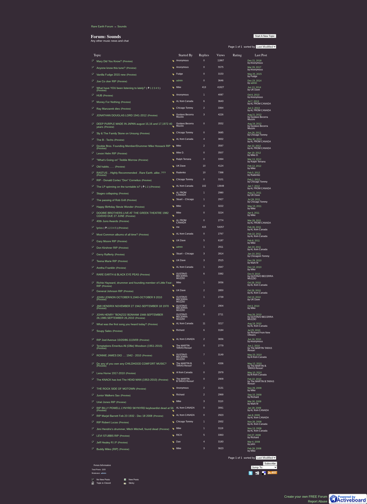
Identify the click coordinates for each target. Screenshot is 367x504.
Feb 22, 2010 (254, 379)
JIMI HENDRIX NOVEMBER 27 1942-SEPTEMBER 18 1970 (133, 306)
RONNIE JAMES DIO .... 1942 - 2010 (119, 355)
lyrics (100, 227)
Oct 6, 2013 (253, 95)
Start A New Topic (265, 36)
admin (179, 80)
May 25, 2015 (255, 74)
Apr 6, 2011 (253, 213)
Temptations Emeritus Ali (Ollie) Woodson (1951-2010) (129, 345)
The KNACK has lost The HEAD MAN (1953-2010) (127, 379)
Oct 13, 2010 (254, 297)
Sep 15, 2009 (254, 394)
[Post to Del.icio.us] (264, 472)
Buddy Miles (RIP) (107, 449)
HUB (99, 95)
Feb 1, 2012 (254, 179)
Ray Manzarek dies (108, 108)
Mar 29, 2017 (254, 67)
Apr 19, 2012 (254, 152)
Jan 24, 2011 (254, 247)
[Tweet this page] (251, 472)
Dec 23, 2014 (254, 80)
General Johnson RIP (110, 291)
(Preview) (128, 61)
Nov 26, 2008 (254, 421)
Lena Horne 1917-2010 (111, 373)
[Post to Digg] (257, 472)
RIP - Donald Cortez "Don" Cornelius (119, 180)
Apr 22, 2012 (254, 146)
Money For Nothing (108, 102)
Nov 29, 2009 (254, 388)
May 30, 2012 (255, 139)
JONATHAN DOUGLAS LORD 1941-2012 (122, 115)
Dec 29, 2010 (254, 260)
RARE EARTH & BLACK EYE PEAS (118, 274)
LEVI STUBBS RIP (108, 435)
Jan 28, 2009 (254, 408)
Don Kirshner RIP (107, 247)
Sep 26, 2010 (254, 314)
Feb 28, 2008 (254, 448)
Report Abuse (317, 501)
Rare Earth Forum (102, 26)
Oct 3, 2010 (253, 306)
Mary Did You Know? (109, 61)
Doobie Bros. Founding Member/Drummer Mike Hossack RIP (133, 146)
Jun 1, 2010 (254, 345)
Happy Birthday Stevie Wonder (115, 206)
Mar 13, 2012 (254, 159)
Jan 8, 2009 (254, 415)
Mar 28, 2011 (254, 220)
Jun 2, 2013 (254, 108)
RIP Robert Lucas (107, 422)
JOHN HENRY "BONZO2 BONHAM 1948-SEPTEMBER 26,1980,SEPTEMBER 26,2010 (130, 316)
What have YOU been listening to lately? (121, 88)
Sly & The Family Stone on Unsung (118, 133)
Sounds (122, 26)
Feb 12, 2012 (254, 166)
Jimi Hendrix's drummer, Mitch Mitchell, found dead (127, 429)
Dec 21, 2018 (254, 60)
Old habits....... (105, 166)
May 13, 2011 (254, 206)
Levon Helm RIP (106, 153)
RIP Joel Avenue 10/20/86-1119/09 (117, 340)
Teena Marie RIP (107, 261)
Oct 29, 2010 (254, 282)
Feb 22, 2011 (254, 234)
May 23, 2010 (255, 354)
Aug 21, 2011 (254, 192)
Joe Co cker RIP (106, 81)
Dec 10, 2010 (254, 267)
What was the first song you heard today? (122, 324)
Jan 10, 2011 (254, 253)
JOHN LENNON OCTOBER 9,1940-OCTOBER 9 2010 (129, 297)
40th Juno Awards (107, 221)
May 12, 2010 (255, 363)
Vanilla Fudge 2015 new (111, 74)
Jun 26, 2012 (254, 132)
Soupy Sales (104, 331)
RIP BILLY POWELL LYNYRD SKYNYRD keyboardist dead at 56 (135, 408)
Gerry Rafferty (105, 254)
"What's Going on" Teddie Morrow (117, 160)
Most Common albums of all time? (117, 234)
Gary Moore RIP (106, 241)
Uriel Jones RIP (106, 402)
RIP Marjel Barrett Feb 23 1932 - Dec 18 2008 (124, 415)
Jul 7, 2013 (253, 101)
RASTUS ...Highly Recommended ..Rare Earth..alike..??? (131, 172)
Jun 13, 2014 (254, 87)
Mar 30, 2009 (254, 401)
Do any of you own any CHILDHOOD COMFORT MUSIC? (131, 363)
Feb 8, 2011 (254, 240)
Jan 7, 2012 (254, 186)
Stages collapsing (107, 193)
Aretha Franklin (106, 267)
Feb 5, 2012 (254, 172)
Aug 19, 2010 (254, 323)
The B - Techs (105, 139)
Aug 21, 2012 (254, 114)
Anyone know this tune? (111, 68)
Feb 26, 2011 (254, 227)
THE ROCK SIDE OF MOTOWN (116, 388)
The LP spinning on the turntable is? (118, 186)
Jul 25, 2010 (254, 330)
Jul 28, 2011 (254, 199)
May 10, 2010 (255, 372)
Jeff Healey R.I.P (107, 442)
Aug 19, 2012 (254, 123)
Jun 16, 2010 (254, 339)
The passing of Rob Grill (111, 200)
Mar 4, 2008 (254, 441)
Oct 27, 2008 (254, 435)
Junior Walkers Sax (108, 395)
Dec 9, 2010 (254, 274)
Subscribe (270, 463)
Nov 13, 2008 (254, 428)
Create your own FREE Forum (305, 496)
